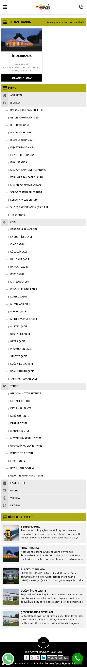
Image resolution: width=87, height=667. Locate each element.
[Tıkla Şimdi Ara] (77, 658)
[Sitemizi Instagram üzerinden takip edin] (37, 657)
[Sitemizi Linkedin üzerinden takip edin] (43, 657)
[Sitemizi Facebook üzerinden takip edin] (26, 657)
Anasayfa (52, 22)
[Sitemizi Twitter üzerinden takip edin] (32, 657)
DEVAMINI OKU (22, 78)
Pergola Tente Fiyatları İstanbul (63, 663)
